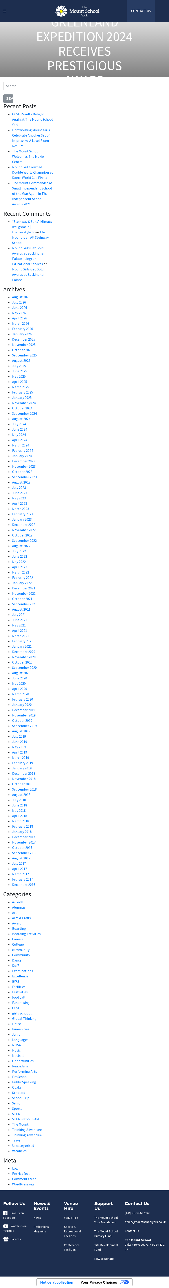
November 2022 (24, 530)
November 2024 (24, 403)
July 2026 (19, 302)
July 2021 (19, 614)
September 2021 (24, 604)
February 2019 (22, 763)
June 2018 (19, 805)
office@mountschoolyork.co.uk (145, 1222)
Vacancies (19, 1151)
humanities (20, 1029)
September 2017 (24, 853)
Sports (17, 1108)
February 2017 (22, 879)
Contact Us (132, 1231)
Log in (16, 1168)
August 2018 (21, 794)
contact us (141, 11)
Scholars (18, 1092)
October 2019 (22, 720)
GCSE (16, 1008)
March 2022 (20, 572)
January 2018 (22, 831)
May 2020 (19, 683)
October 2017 (22, 847)
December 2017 (23, 837)
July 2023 (19, 487)
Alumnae (19, 907)
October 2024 (22, 408)
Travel (17, 1140)
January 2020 (22, 704)
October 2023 (22, 471)
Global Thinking (24, 1018)
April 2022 (19, 567)
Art (14, 912)
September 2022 (24, 540)
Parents (15, 1239)
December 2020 (23, 651)
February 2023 (22, 514)
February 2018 (22, 826)
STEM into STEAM (25, 1119)
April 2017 (19, 868)
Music (16, 1050)
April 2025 (19, 381)
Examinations (22, 971)
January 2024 (22, 456)
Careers (18, 939)
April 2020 (19, 688)
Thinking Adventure (27, 1129)
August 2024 (21, 418)
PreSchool (20, 1076)
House (17, 1024)
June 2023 (19, 493)
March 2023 (20, 508)
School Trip (20, 1098)
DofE (16, 965)
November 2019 (24, 715)
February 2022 (22, 577)
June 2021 (19, 620)
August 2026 (21, 297)
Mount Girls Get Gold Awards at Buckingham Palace (29, 274)
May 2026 (19, 313)
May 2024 (19, 434)
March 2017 (20, 874)
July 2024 (19, 424)
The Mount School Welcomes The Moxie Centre (28, 156)
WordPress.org (23, 1184)
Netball (18, 1055)
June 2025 (19, 371)
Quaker (17, 1087)
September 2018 (24, 789)
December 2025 (23, 339)
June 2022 (19, 556)
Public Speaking (24, 1082)
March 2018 (20, 821)
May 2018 (19, 810)
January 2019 (22, 768)
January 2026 (22, 334)
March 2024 (20, 445)
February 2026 (22, 328)
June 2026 (19, 307)
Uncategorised (23, 1145)
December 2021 (23, 588)
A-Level (17, 902)
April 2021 (19, 630)
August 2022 (21, 546)
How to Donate (104, 1259)
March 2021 (20, 636)
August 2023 (21, 482)
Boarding (19, 928)
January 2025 (22, 397)
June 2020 (19, 678)
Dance (16, 960)
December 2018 (23, 773)
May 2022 (19, 561)
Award (16, 923)
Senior (17, 1103)
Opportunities (23, 1061)
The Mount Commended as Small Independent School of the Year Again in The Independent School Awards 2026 (32, 193)
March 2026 (20, 323)
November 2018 (24, 778)
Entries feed (21, 1173)
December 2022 (23, 524)
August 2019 (21, 731)
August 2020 (21, 673)
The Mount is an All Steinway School (30, 237)
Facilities (19, 986)
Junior (17, 1034)
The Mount (20, 1124)
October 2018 (22, 784)
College (18, 944)
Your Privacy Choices (99, 1282)
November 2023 (24, 466)
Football (18, 997)
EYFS (15, 981)
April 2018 (19, 816)
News (37, 1218)
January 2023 (22, 519)
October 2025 (22, 350)
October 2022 (22, 535)
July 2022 (19, 551)
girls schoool (22, 1013)
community (20, 949)
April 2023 (19, 503)
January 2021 (22, 646)
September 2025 (24, 355)
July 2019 (19, 736)
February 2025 (22, 392)
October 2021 (22, 598)
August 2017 (21, 858)
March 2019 (20, 757)
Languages (20, 1039)
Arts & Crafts (21, 918)
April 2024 (19, 440)
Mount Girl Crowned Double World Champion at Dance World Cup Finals (32, 172)
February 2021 (22, 641)
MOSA (16, 1045)
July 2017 (19, 863)
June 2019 (19, 741)
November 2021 (24, 593)
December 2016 (23, 884)
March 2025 (20, 387)
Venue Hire (71, 1218)
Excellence (20, 976)
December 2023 (23, 461)
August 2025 (21, 360)
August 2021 (21, 609)
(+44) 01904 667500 (137, 1213)
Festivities (20, 992)
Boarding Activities (26, 934)
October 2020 (22, 662)
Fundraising (21, 1002)
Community (21, 955)
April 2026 (19, 318)
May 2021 (19, 625)
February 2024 (22, 450)
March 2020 (20, 694)
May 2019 (19, 747)
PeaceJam (20, 1066)
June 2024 (19, 429)
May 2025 (19, 376)
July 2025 (19, 366)
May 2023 (19, 498)
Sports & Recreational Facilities (72, 1231)
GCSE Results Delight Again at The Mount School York (32, 119)
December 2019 (23, 710)
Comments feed (24, 1179)
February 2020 (22, 699)
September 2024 (24, 413)
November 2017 (24, 842)
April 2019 (19, 752)
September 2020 (24, 667)
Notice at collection (56, 1282)
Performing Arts (24, 1071)
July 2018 (19, 800)
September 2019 (24, 726)
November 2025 (24, 344)
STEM (16, 1114)
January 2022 (22, 583)
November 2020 (24, 657)
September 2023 (24, 477)
